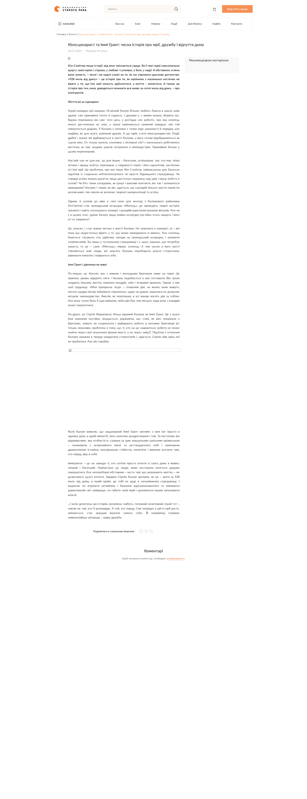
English (216, 23)
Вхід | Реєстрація (237, 8)
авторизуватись (175, 558)
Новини (155, 23)
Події (174, 23)
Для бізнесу (195, 23)
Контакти (236, 23)
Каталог (69, 23)
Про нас (119, 23)
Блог (138, 23)
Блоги (72, 34)
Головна (61, 34)
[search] (176, 9)
